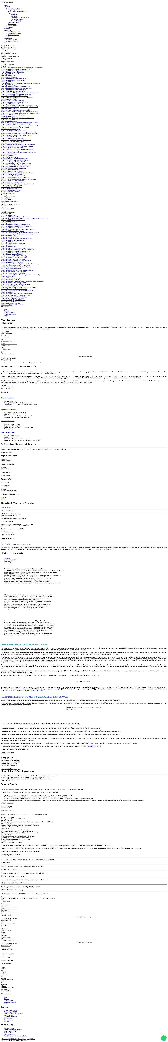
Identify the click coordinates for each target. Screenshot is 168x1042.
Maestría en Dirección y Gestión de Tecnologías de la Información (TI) (20, 275)
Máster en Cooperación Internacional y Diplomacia (15, 160)
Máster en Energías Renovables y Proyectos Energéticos (16, 135)
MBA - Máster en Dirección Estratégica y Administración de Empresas (20, 83)
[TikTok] (32, 1039)
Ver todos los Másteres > (7, 45)
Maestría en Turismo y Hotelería (9, 237)
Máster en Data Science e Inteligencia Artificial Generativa (17, 146)
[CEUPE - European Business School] (12, 304)
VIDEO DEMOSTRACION (34, 690)
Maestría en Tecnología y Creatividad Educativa (14, 289)
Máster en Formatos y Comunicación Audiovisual (14, 102)
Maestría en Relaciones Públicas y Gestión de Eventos (16, 260)
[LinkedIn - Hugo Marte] (4, 489)
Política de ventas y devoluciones (13, 1029)
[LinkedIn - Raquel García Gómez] (4, 459)
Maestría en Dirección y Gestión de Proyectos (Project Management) (20, 232)
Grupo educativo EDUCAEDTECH (14, 1013)
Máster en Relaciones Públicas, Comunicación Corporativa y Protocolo (20, 93)
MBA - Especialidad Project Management (12, 72)
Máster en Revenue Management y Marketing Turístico (16, 110)
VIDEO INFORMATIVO (94, 746)
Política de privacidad (10, 1031)
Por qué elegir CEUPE (10, 1012)
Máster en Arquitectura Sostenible (10, 191)
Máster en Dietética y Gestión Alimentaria (12, 180)
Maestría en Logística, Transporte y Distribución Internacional (18, 249)
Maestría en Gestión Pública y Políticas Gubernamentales (16, 293)
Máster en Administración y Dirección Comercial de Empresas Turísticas (21, 113)
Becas (6, 315)
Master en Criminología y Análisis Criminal (13, 162)
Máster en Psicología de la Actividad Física (12, 182)
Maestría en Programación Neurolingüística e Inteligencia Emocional (20, 264)
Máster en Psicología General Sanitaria (11, 187)
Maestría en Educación (7, 292)
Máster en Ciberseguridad (8, 155)
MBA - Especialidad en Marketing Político (12, 231)
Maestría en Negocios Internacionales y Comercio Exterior (17, 248)
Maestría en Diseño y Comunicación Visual (13, 259)
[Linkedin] (13, 1039)
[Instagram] (25, 1039)
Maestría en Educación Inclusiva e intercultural (14, 282)
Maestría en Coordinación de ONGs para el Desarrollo (16, 295)
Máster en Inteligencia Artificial (9, 157)
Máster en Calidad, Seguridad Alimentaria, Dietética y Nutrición (18, 179)
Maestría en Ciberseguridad (8, 276)
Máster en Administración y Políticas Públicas (13, 168)
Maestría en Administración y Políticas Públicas (14, 297)
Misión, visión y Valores (11, 1010)
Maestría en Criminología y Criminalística (12, 298)
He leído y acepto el (85, 917)
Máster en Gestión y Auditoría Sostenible (12, 138)
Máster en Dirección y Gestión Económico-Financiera (15, 124)
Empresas (7, 1021)
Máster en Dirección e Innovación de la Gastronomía (15, 177)
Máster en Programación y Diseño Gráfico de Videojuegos (17, 149)
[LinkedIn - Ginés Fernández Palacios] (4, 497)
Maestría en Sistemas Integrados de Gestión (13, 273)
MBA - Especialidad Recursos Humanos (12, 74)
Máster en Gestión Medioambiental (10, 136)
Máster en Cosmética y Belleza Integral (11, 185)
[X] (9, 1039)
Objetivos (7, 558)
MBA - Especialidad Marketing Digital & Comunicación (16, 71)
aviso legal (89, 356)
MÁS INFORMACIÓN (7, 388)
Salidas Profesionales (10, 560)
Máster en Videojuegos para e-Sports (11, 151)
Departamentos (8, 1015)
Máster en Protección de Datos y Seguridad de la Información (18, 144)
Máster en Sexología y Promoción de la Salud (13, 130)
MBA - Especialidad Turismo (9, 75)
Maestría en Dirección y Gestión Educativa (12, 286)
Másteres (6, 311)
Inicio (5, 309)
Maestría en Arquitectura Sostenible (10, 303)
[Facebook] (4, 1039)
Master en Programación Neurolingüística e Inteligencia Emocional (19, 107)
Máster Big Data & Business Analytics (11, 143)
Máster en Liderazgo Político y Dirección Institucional (16, 165)
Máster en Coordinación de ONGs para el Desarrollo (15, 166)
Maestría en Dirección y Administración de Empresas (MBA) (17, 229)
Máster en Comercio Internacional (10, 119)
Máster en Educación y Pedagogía (10, 129)
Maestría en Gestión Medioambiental (11, 268)
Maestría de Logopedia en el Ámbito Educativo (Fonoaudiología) (19, 287)
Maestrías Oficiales (6, 306)
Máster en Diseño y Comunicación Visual (12, 100)
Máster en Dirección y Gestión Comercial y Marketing (16, 94)
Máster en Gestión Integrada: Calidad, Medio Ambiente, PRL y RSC (20, 133)
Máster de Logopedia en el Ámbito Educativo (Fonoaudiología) (18, 132)
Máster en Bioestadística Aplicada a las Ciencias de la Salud (17, 184)
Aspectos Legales (9, 1028)
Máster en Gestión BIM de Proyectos (11, 190)
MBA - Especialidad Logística (9, 85)
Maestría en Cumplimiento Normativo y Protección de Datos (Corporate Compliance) (24, 218)
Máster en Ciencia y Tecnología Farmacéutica (13, 176)
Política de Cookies (9, 1033)
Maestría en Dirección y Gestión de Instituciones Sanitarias (17, 234)
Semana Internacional (10, 314)
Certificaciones (8, 1018)
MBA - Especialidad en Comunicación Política (14, 78)
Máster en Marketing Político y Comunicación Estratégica (17, 97)
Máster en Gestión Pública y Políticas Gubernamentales (16, 163)
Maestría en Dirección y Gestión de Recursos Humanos (16, 265)
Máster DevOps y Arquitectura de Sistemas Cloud (14, 141)
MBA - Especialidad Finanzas (9, 82)
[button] (84, 398)
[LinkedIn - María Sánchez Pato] (4, 467)
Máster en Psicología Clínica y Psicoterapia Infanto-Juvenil (17, 173)
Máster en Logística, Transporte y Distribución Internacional (17, 118)
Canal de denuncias (9, 1034)
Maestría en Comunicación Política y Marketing (14, 256)
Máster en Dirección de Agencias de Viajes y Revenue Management (19, 111)
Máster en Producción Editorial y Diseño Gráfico (14, 96)
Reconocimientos (9, 1020)
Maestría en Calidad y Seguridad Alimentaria (13, 300)
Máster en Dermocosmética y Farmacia (11, 174)
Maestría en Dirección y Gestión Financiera (13, 243)
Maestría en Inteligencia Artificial (10, 279)
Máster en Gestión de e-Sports (9, 154)
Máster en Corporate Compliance (10, 169)
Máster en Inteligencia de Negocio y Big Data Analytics (16, 140)
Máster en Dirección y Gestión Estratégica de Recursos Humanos (19, 105)
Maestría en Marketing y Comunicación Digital (14, 257)
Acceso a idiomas (9, 563)
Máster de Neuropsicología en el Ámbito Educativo (15, 127)
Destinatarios (7, 561)
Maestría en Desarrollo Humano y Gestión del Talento (16, 267)
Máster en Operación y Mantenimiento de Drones (14, 158)
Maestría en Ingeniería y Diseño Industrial (12, 301)
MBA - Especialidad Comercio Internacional (13, 80)
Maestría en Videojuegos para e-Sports (11, 278)
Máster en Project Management (9, 77)
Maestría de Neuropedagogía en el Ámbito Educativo (15, 284)
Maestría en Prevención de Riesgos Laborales (13, 271)
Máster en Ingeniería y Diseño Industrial (12, 188)
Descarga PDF (5, 332)
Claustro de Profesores (10, 1016)
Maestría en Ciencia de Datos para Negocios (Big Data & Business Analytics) (22, 281)
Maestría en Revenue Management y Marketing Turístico (16, 238)
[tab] (84, 398)
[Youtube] (19, 1039)
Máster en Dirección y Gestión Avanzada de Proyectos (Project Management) (22, 67)
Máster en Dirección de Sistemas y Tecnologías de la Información (19, 152)
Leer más (3, 385)
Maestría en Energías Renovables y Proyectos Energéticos (17, 270)
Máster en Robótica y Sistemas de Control (12, 147)
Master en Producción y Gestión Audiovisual (13, 91)
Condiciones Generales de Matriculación (15, 1036)
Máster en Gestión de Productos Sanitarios (12, 171)
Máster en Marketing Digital (8, 99)
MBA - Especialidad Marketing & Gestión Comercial (15, 69)
